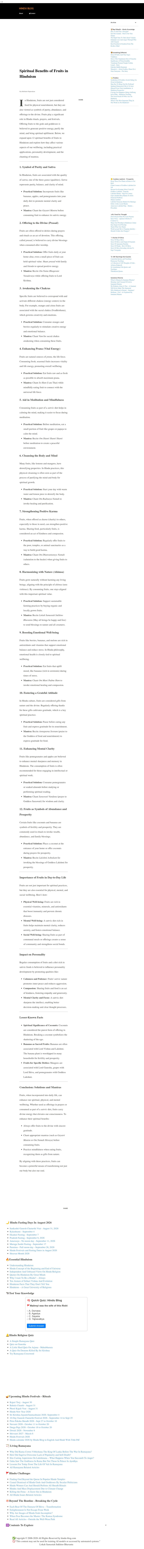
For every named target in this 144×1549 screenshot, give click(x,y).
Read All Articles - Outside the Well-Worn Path (32, 1519)
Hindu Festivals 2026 (20, 1436)
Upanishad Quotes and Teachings (121, 259)
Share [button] (81, 100)
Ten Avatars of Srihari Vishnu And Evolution (31, 1280)
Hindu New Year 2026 (20, 1411)
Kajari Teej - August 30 (21, 1402)
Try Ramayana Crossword (22, 1353)
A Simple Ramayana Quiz (22, 1341)
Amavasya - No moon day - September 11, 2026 (32, 1240)
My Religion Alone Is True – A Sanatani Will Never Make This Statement (123, 287)
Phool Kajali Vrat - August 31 (24, 1408)
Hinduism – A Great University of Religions (30, 1287)
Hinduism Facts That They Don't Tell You (29, 1284)
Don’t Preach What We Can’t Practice (122, 217)
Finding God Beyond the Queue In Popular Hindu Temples (37, 1479)
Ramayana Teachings (117, 261)
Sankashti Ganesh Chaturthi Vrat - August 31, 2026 (34, 1228)
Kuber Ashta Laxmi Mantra (119, 204)
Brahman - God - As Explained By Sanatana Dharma (121, 293)
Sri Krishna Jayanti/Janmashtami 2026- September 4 (34, 1414)
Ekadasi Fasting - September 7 (24, 1234)
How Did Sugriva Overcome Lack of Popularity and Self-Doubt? (40, 1454)
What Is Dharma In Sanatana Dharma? (123, 280)
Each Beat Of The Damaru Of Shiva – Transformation (35, 1506)
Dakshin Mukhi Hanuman (119, 67)
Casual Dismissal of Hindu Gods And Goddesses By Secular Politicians (43, 1482)
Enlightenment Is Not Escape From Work (29, 1509)
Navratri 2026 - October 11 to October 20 (29, 1424)
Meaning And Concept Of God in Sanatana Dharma (121, 283)
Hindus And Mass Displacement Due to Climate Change (36, 1488)
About (21, 13)
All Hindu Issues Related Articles (26, 1494)
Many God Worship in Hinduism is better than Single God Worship (123, 224)
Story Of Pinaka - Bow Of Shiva (121, 246)
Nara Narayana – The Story (119, 71)
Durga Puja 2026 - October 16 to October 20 (31, 1427)
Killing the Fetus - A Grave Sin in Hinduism (31, 1491)
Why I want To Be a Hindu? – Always (27, 1277)
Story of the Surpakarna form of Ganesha (123, 59)
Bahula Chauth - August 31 (22, 1405)
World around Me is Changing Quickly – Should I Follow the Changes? (123, 230)
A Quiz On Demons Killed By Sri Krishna (30, 1350)
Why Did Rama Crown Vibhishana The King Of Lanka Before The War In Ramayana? (51, 1451)
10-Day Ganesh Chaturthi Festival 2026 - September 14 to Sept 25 (41, 1417)
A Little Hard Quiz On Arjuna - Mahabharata (31, 1347)
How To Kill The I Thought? (120, 31)
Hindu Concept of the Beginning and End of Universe (35, 1268)
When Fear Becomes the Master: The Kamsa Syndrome (36, 1516)
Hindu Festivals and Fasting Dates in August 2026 (33, 1250)
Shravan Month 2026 (19, 1253)
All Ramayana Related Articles (24, 1467)
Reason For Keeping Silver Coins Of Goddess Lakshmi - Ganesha (122, 190)
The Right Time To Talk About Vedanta (123, 38)
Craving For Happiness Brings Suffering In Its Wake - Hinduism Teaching (123, 93)
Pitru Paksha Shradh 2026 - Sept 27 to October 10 (33, 1421)
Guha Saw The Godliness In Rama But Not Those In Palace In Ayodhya (43, 1461)
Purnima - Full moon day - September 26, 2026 (32, 1247)
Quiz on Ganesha (18, 1344)
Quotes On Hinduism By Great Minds (27, 1274)
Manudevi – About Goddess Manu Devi (123, 69)
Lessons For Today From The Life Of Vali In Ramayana (36, 1464)
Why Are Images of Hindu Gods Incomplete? (31, 1512)
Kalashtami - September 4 (22, 1231)
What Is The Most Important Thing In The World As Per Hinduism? (122, 101)
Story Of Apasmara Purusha (119, 244)
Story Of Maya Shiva (117, 240)
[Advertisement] (56, 36)
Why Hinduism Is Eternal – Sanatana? (122, 290)
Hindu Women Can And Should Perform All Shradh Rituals (38, 1485)
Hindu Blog (26, 8)
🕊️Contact (32, 13)
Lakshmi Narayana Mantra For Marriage (123, 202)
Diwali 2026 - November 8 (22, 1430)
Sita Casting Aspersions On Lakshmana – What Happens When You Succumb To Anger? (52, 1457)
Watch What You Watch (118, 227)
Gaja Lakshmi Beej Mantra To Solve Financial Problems (122, 196)
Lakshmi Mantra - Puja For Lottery (121, 193)
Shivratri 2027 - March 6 (21, 1433)
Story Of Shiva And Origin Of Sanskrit (123, 242)
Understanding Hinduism (21, 1265)
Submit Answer (36, 1325)
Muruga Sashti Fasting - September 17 (28, 1244)
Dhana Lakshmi (116, 200)
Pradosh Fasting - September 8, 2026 (27, 1237)
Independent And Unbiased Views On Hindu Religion (35, 1271)
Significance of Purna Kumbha (120, 61)
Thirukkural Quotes (117, 271)
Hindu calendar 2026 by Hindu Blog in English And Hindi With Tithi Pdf (44, 1439)
